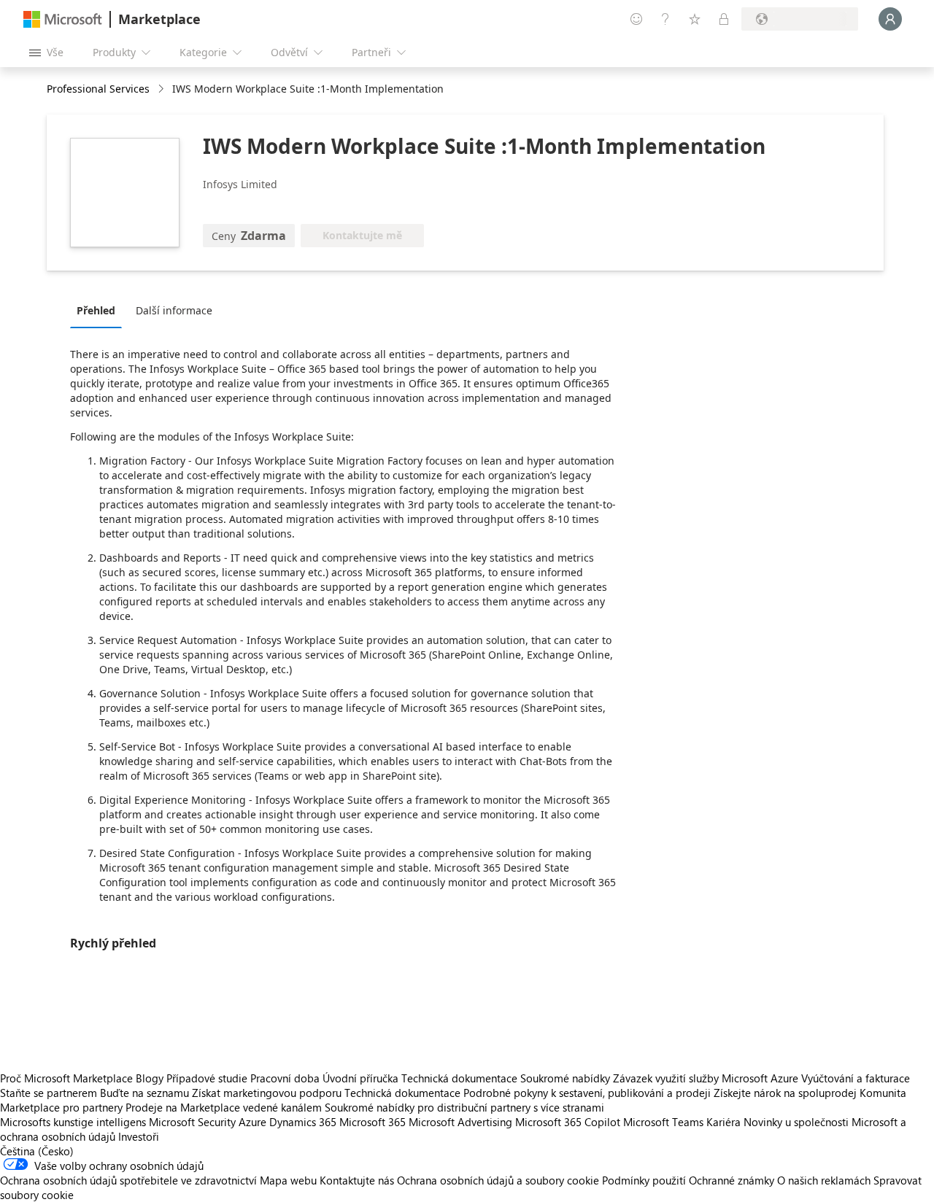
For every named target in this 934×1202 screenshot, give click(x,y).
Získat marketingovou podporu (266, 1092)
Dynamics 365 (302, 1121)
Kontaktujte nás (357, 1180)
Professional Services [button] (98, 89)
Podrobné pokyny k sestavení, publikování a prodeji (587, 1092)
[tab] (99, 310)
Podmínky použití (644, 1180)
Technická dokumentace (459, 1078)
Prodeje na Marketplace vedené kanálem (224, 1107)
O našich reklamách (824, 1180)
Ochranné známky (731, 1180)
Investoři (138, 1136)
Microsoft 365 (372, 1121)
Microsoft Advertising (460, 1121)
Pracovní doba (285, 1078)
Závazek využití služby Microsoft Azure (707, 1078)
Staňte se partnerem (48, 1092)
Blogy (149, 1078)
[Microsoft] (62, 19)
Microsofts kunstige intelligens (73, 1121)
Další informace (174, 310)
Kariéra (723, 1121)
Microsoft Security (192, 1121)
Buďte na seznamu (144, 1092)
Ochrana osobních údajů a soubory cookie (498, 1180)
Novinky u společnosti (796, 1121)
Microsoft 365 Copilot (567, 1121)
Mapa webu (288, 1180)
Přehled (96, 310)
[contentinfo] (162, 89)
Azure (252, 1121)
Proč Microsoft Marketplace (66, 1078)
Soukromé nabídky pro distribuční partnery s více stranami (464, 1107)
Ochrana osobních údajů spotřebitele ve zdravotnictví (128, 1180)
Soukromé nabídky (565, 1078)
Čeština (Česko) (37, 1151)
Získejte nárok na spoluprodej (785, 1092)
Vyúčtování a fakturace (855, 1078)
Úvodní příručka (360, 1078)
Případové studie (206, 1078)
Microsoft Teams (663, 1121)
